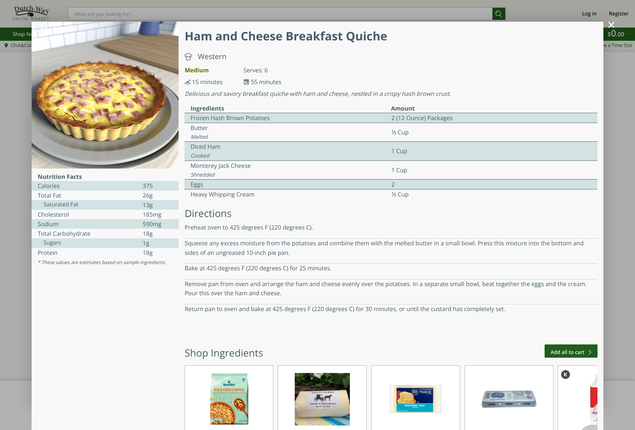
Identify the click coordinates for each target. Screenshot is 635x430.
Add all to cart (567, 352)
